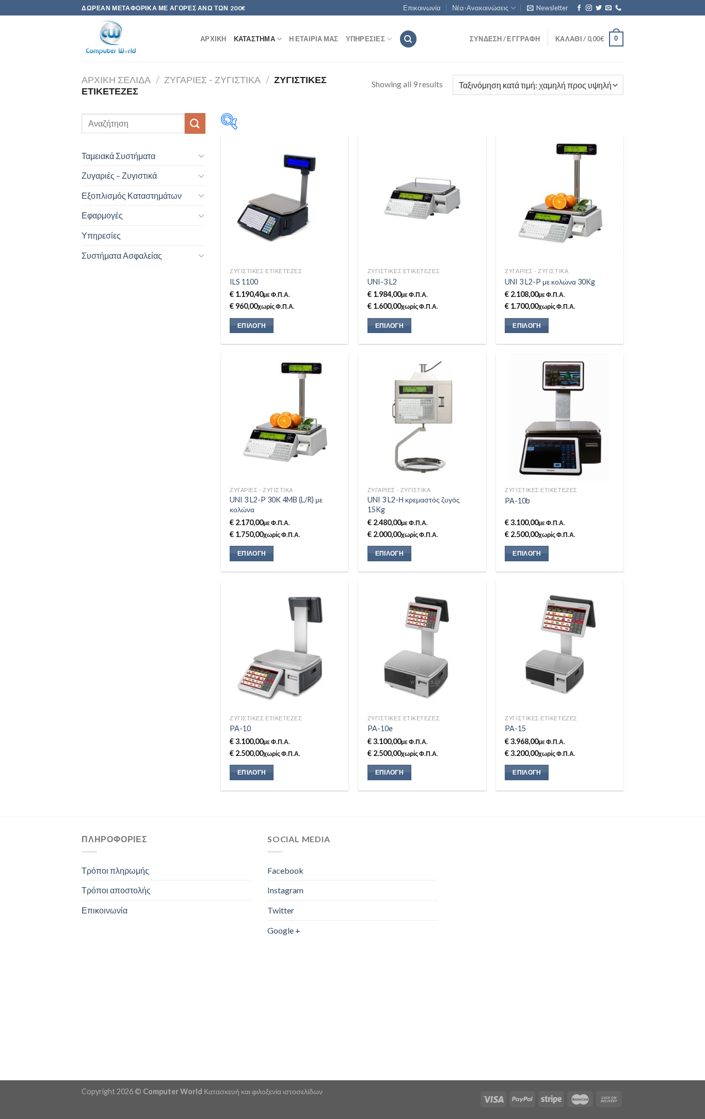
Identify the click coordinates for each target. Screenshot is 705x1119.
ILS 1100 (244, 281)
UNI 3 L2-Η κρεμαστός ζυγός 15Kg (413, 504)
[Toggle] (201, 155)
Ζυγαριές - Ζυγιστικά (212, 79)
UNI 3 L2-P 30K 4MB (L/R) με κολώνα (276, 504)
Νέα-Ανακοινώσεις (480, 8)
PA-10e (380, 728)
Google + (283, 930)
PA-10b (517, 500)
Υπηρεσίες (365, 39)
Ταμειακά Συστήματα (118, 156)
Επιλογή (251, 325)
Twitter (280, 910)
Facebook (285, 870)
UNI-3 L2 (382, 281)
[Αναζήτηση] (408, 39)
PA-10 (240, 728)
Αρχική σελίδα (116, 79)
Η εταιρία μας (313, 39)
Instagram (285, 890)
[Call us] (618, 8)
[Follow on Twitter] (599, 8)
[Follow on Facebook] (579, 8)
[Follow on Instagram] (589, 8)
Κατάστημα (254, 39)
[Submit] (195, 123)
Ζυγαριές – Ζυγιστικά (119, 175)
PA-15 (515, 728)
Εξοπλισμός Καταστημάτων (132, 195)
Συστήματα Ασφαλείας (122, 255)
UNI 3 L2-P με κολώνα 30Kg (550, 281)
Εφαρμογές (102, 215)
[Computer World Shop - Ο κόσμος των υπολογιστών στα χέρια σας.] (133, 38)
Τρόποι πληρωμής (115, 870)
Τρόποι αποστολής (116, 890)
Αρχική (213, 39)
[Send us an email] (608, 8)
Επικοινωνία (422, 8)
